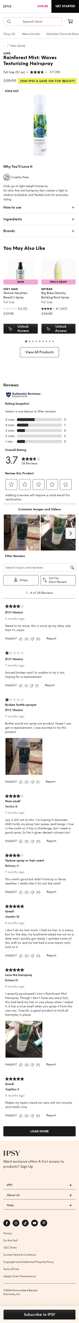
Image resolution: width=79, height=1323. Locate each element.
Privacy (7, 1233)
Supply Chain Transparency (19, 1276)
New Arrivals (31, 34)
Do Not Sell (10, 1240)
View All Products (39, 352)
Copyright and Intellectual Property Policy (28, 1262)
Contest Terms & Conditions (19, 1254)
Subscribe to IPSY (39, 1314)
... (4, 46)
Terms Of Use (11, 1269)
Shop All (9, 34)
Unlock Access (23, 328)
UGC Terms (10, 1247)
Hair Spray (17, 46)
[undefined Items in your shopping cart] (70, 21)
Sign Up (26, 1167)
